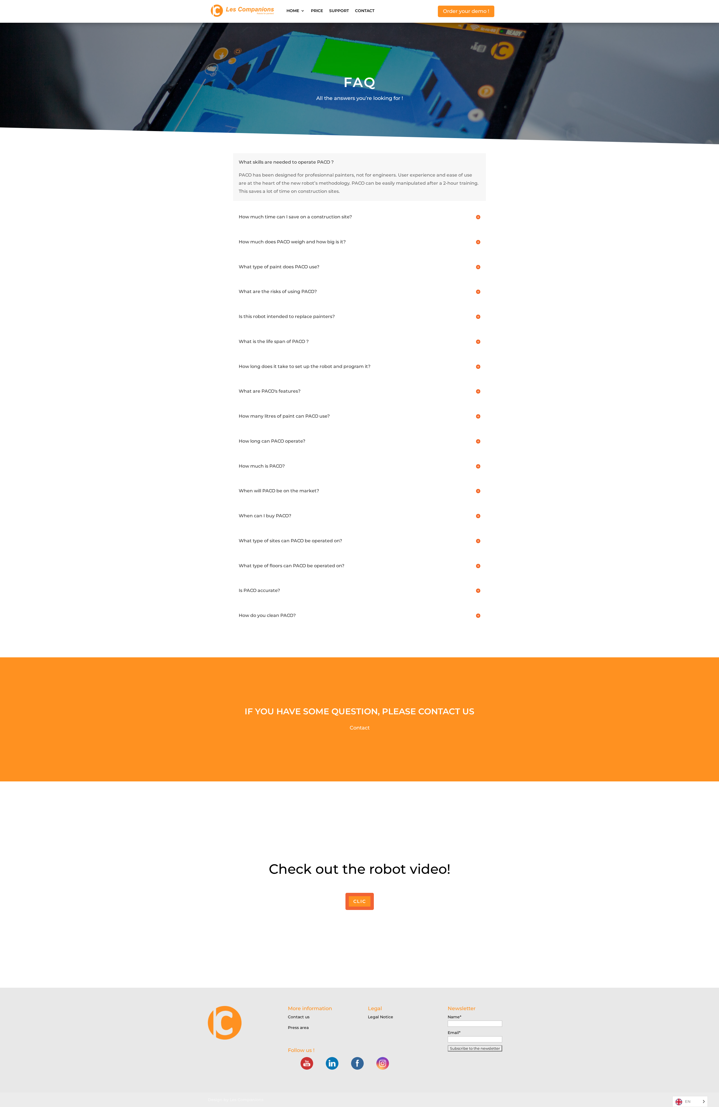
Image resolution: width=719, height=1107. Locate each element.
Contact (360, 728)
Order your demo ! (466, 11)
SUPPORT (339, 10)
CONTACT (364, 10)
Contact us (299, 1016)
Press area (298, 1027)
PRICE (317, 10)
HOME (292, 10)
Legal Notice (380, 1016)
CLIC (359, 901)
